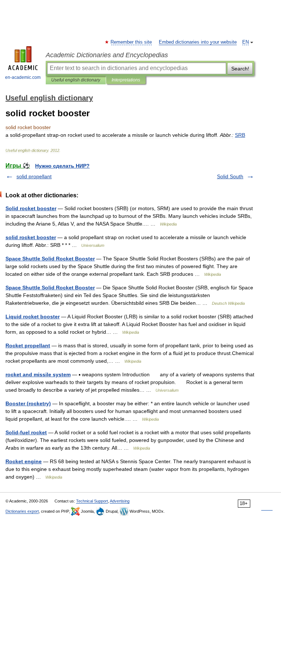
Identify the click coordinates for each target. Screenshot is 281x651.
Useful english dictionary (75, 80)
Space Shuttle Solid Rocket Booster (50, 259)
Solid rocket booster (30, 208)
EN (245, 42)
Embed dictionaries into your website (198, 42)
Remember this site (131, 42)
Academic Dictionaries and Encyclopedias (107, 55)
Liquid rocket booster (32, 316)
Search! (240, 69)
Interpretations (126, 80)
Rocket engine (23, 461)
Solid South (230, 176)
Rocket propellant (27, 345)
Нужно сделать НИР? (62, 166)
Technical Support (92, 501)
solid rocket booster (30, 237)
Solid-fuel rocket (26, 432)
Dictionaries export (22, 511)
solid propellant (34, 176)
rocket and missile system (38, 374)
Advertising (120, 501)
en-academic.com (23, 77)
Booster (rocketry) (28, 403)
